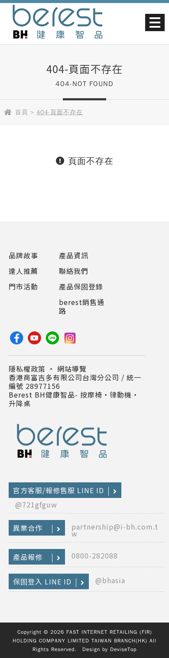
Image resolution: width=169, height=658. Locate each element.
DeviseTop (123, 649)
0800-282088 (95, 555)
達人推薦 (23, 271)
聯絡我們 (73, 271)
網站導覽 (72, 368)
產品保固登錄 (81, 286)
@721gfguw (36, 504)
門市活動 (23, 286)
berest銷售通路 (81, 306)
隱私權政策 (27, 368)
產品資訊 (73, 255)
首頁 (21, 112)
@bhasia (110, 580)
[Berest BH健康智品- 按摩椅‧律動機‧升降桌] (57, 41)
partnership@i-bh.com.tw (115, 530)
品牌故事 (23, 255)
